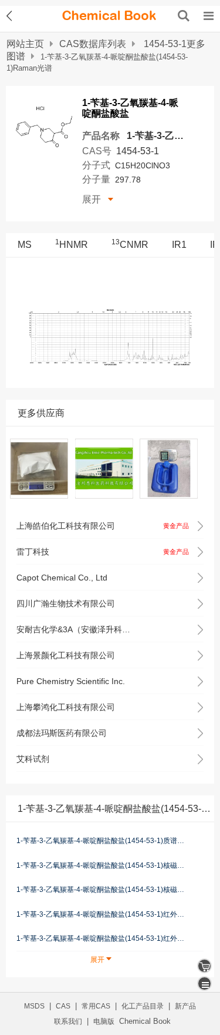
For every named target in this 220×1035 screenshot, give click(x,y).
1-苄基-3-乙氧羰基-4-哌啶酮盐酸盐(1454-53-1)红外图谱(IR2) (100, 914)
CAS (63, 1006)
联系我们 (68, 1021)
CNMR (129, 245)
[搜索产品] (183, 16)
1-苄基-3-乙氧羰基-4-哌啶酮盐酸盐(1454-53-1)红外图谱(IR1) (100, 938)
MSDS (34, 1006)
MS (25, 245)
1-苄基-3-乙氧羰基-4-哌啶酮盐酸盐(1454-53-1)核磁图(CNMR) (100, 889)
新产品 (185, 1006)
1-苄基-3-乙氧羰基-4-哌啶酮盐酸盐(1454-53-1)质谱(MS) (100, 841)
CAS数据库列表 (92, 44)
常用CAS (96, 1006)
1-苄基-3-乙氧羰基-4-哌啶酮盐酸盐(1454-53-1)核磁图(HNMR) (100, 865)
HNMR (71, 245)
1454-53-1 (137, 151)
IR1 (179, 245)
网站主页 (25, 44)
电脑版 (103, 1021)
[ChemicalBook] (109, 16)
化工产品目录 (142, 1006)
